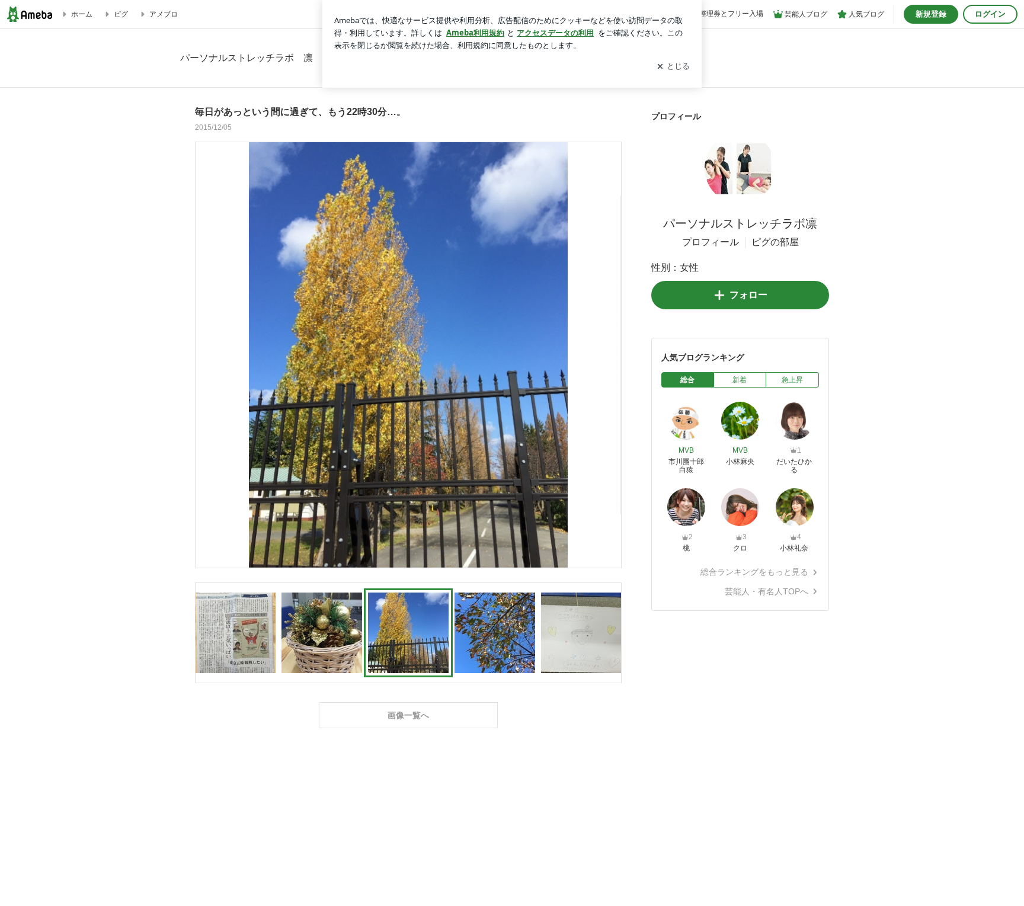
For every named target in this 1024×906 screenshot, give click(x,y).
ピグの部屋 (775, 242)
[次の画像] (609, 354)
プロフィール (710, 242)
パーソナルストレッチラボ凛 (740, 223)
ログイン (990, 13)
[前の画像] (207, 354)
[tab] (687, 380)
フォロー (748, 295)
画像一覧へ (408, 715)
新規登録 (931, 13)
